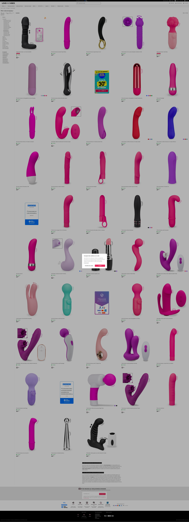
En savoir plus (86, 262)
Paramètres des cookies (89, 265)
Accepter (100, 265)
